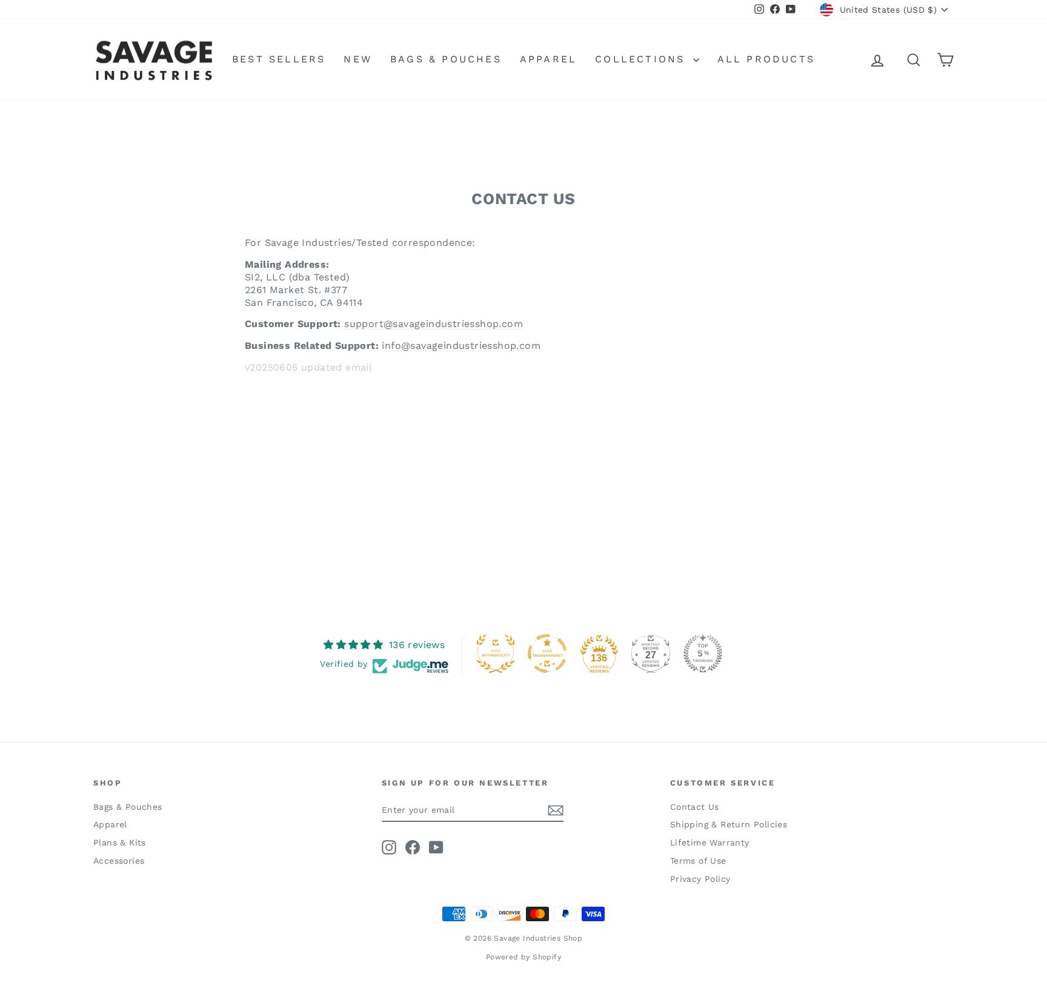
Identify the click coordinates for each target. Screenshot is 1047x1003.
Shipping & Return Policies (728, 824)
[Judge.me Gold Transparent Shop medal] (547, 653)
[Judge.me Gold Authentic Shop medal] (495, 653)
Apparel (548, 59)
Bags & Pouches (446, 59)
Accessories (118, 861)
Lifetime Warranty (710, 842)
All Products (766, 59)
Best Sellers (278, 59)
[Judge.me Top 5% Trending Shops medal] (702, 653)
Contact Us (694, 807)
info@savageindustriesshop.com (461, 345)
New (358, 59)
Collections (642, 59)
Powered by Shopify (523, 957)
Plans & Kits (119, 842)
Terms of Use (698, 861)
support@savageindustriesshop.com (433, 323)
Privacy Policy (700, 879)
